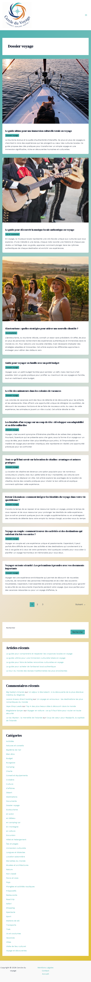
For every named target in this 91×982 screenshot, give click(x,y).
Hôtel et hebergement (16, 839)
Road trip (10, 899)
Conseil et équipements (17, 775)
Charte (9, 771)
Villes (8, 942)
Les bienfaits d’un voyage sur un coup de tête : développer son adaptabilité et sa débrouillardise (44, 423)
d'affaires (10, 788)
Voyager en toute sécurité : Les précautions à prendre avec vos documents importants (44, 567)
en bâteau (10, 818)
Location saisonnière (15, 856)
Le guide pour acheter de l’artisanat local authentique (31, 666)
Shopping (10, 908)
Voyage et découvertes (16, 950)
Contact (45, 971)
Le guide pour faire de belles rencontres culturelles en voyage (35, 662)
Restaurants (11, 895)
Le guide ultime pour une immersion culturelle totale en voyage (38, 131)
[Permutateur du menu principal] (86, 15)
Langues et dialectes (15, 852)
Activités (10, 741)
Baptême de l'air (13, 750)
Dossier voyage (12, 135)
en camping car (13, 822)
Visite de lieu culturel (16, 946)
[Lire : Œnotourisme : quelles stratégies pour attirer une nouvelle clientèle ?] (45, 289)
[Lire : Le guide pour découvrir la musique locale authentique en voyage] (45, 190)
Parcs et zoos (12, 878)
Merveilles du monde (15, 861)
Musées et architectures (17, 865)
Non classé (11, 874)
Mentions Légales (45, 967)
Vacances (10, 938)
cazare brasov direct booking (19, 699)
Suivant (80, 604)
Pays (8, 882)
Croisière (10, 780)
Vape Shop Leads (14, 706)
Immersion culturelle (16, 848)
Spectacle (10, 912)
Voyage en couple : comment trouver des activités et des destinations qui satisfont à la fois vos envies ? (43, 533)
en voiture (10, 831)
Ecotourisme (11, 333)
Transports (11, 925)
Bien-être (10, 754)
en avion (10, 814)
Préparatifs (11, 891)
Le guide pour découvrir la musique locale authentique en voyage (39, 229)
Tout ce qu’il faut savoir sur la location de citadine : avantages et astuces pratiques (43, 461)
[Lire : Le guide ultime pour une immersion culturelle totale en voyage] (45, 91)
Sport (8, 916)
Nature (9, 869)
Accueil (45, 974)
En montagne (12, 827)
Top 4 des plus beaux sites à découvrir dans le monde (51, 706)
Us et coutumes (12, 234)
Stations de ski (12, 921)
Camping (10, 767)
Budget (9, 758)
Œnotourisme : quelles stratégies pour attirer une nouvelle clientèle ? (41, 328)
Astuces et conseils (15, 745)
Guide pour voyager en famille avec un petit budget (32, 363)
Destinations (11, 797)
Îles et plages (12, 844)
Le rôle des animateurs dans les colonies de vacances (33, 391)
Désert (9, 792)
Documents (11, 801)
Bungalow (10, 763)
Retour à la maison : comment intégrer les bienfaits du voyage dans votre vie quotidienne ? (45, 498)
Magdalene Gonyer (14, 710)
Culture (9, 784)
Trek (8, 929)
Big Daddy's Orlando (15, 692)
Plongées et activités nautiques (20, 886)
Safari (8, 903)
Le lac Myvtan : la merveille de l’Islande (24, 718)
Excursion (10, 835)
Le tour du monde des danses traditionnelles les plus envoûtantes (36, 671)
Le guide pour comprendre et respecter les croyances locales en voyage (39, 654)
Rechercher (10, 628)
